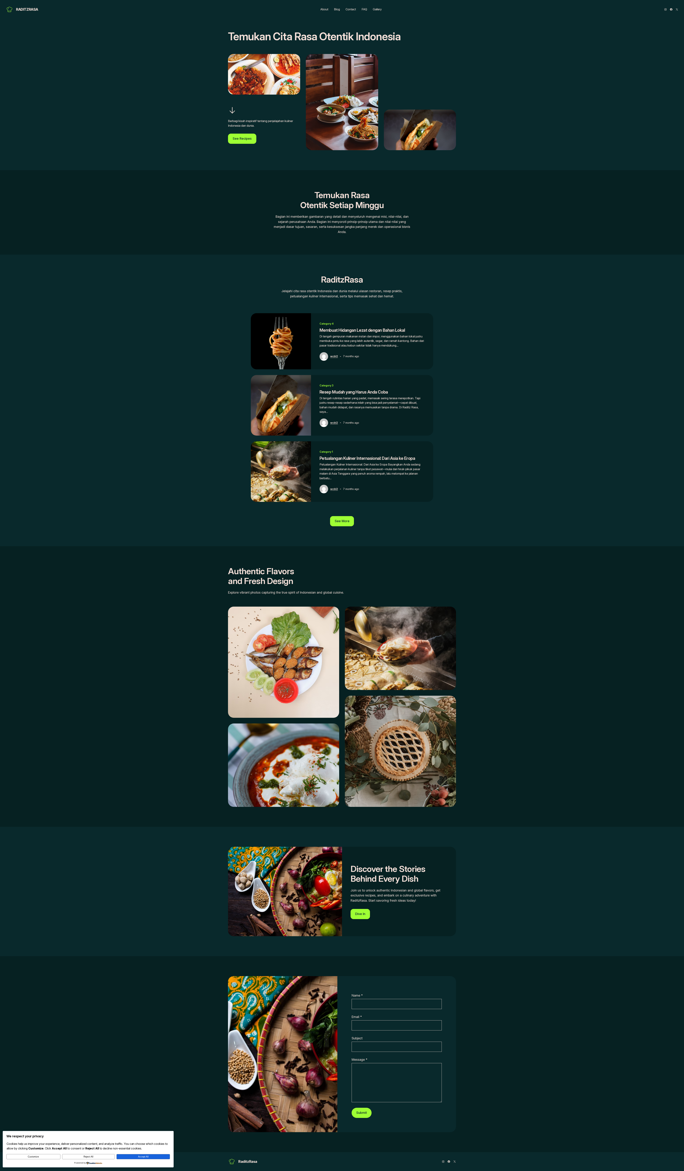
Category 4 (327, 323)
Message (359, 1059)
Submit (361, 1113)
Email (357, 1017)
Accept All (143, 1156)
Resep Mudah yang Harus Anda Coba (354, 392)
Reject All (88, 1156)
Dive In (360, 914)
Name (357, 995)
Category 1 (326, 451)
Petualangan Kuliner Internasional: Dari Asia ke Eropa (367, 458)
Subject (357, 1038)
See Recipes (242, 138)
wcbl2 (334, 356)
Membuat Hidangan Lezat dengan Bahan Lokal (362, 330)
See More (342, 521)
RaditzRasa (27, 9)
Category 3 (326, 385)
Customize (33, 1156)
